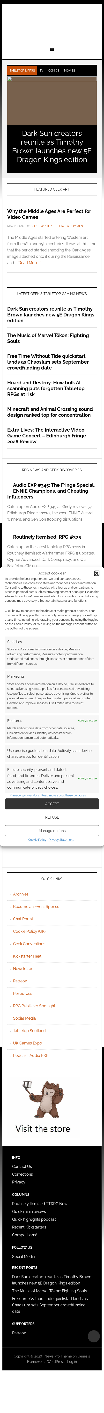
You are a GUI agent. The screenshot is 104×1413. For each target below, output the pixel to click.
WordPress (56, 1362)
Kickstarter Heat (27, 956)
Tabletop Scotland (29, 1030)
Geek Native (52, 30)
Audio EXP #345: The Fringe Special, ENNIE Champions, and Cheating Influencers (51, 491)
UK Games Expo (27, 1043)
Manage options (52, 831)
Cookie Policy (37, 839)
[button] (96, 573)
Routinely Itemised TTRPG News (40, 1203)
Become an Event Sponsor (37, 906)
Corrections (22, 1174)
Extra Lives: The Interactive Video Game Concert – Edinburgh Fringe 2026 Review (46, 435)
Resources (22, 993)
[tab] (22, 70)
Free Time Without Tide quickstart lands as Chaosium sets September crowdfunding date (48, 362)
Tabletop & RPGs (22, 70)
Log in (72, 1362)
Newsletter (22, 968)
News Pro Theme (58, 1356)
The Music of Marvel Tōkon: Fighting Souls (49, 1291)
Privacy (18, 1182)
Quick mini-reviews (29, 1211)
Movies (69, 70)
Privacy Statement (61, 839)
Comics (53, 70)
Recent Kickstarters (29, 1227)
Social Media (24, 1018)
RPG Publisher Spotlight (34, 1006)
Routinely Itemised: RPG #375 (47, 537)
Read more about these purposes (63, 795)
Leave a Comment (71, 226)
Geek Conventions (29, 944)
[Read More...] (29, 262)
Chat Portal (23, 919)
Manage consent (94, 1336)
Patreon (20, 981)
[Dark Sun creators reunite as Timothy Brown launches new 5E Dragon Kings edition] (52, 100)
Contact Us (22, 1166)
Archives (21, 894)
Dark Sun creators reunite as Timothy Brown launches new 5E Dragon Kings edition (52, 146)
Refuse (52, 817)
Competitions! (24, 1235)
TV (41, 70)
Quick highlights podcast (34, 1219)
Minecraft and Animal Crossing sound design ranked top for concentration (50, 412)
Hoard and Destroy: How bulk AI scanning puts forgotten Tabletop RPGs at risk (46, 388)
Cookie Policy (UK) (29, 931)
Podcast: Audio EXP (30, 1055)
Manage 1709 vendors (24, 795)
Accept (52, 804)
